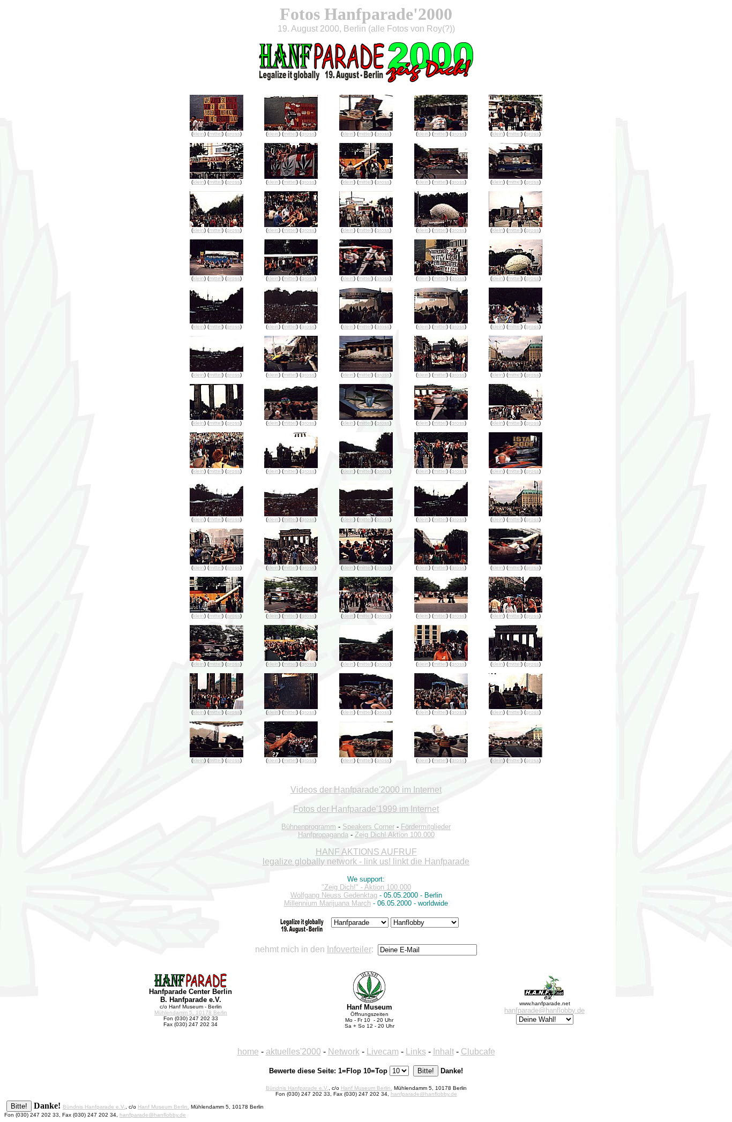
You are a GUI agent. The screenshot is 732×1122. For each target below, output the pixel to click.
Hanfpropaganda (323, 835)
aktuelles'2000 (293, 1051)
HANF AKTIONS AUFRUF (366, 851)
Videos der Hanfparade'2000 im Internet (366, 789)
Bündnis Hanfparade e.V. (297, 1088)
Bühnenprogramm (308, 827)
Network (344, 1051)
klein (198, 134)
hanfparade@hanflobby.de (544, 1010)
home (248, 1051)
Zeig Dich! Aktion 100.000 (395, 835)
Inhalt (443, 1051)
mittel (215, 134)
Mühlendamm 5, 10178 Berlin (190, 1012)
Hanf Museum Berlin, (366, 1088)
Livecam (383, 1051)
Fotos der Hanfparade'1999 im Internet (366, 809)
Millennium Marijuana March (327, 903)
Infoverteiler (349, 949)
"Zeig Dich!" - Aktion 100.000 (366, 887)
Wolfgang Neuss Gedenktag (333, 895)
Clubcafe (478, 1051)
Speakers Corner (368, 827)
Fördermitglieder (426, 827)
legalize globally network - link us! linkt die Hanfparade (366, 861)
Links (416, 1051)
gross (233, 134)
